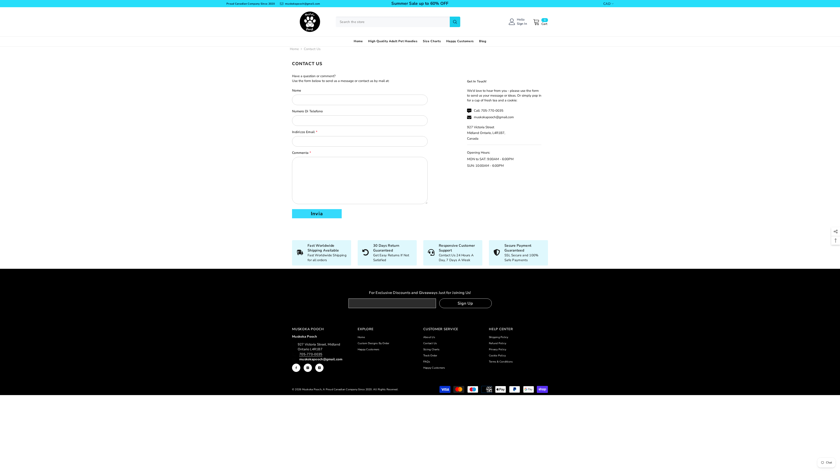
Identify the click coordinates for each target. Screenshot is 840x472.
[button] (317, 213)
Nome (296, 90)
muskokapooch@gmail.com (494, 117)
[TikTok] (319, 368)
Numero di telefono (307, 111)
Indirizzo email (304, 132)
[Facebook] (296, 368)
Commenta (301, 153)
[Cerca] (398, 22)
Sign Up (465, 303)
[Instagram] (308, 368)
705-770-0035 (492, 110)
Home (294, 49)
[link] (387, 253)
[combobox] (393, 22)
